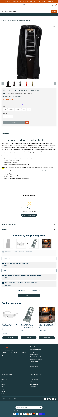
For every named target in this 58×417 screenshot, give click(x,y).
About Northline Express (35, 349)
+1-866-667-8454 (7, 355)
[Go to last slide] (4, 323)
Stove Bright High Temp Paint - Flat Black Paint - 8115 (21, 282)
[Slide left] (3, 83)
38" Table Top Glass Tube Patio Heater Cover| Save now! (17, 20)
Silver (24, 110)
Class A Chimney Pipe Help (36, 359)
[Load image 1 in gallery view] (8, 83)
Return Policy (4, 381)
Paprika (18, 110)
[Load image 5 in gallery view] (32, 83)
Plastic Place (33, 386)
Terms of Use (32, 410)
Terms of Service (34, 366)
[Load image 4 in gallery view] (26, 83)
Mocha (12, 110)
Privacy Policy (33, 364)
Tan (29, 110)
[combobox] (25, 11)
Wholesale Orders (34, 354)
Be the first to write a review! (29, 215)
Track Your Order (5, 393)
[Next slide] (53, 323)
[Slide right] (55, 83)
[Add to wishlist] (52, 5)
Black (6, 110)
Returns (3, 384)
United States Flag (34, 384)
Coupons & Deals (5, 389)
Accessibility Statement (35, 356)
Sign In (3, 386)
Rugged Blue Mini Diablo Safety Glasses (17, 263)
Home (2, 20)
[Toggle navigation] (2, 14)
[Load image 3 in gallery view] (20, 83)
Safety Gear (32, 377)
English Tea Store (34, 379)
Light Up (32, 381)
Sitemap (3, 391)
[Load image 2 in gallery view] (14, 83)
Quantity (5, 113)
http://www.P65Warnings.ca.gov (39, 170)
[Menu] (2, 5)
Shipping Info (4, 379)
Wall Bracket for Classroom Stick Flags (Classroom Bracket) (23, 275)
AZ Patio (5, 93)
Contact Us (4, 377)
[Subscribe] (40, 407)
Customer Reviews (34, 361)
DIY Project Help (33, 352)
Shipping (5, 101)
